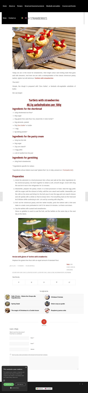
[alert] (15, 378)
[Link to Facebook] (2, 30)
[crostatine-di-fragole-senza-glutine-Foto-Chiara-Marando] (44, 48)
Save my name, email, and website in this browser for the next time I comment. (30, 354)
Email (32, 343)
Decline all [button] (20, 384)
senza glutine (50, 272)
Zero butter (21, 125)
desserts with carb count (19, 272)
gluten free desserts (31, 272)
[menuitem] (5, 6)
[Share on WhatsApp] (44, 282)
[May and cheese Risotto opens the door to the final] (1, 196)
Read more (15, 377)
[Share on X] (31, 282)
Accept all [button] (9, 384)
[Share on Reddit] (69, 282)
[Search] (18, 18)
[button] (14, 388)
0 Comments (21, 266)
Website (32, 349)
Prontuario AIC (67, 170)
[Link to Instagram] (5, 30)
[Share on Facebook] (18, 282)
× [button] (26, 367)
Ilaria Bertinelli (31, 266)
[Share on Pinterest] (56, 282)
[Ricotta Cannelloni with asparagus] (86, 196)
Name (32, 338)
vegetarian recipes (59, 272)
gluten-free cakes (42, 272)
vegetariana (68, 272)
